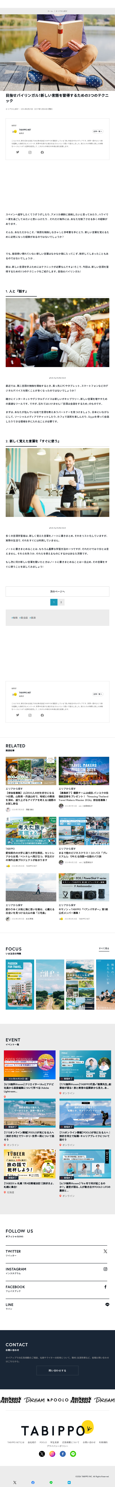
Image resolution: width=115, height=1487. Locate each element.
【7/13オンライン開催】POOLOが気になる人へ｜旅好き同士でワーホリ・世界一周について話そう (29, 1136)
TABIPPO (10, 848)
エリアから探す (14, 788)
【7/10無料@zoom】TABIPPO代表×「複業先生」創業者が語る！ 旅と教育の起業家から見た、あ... (85, 1086)
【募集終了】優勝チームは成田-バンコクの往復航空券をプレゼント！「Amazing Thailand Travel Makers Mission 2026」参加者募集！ (84, 796)
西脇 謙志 (30, 809)
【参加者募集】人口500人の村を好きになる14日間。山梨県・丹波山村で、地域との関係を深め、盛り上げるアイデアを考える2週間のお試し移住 (31, 798)
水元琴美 (29, 919)
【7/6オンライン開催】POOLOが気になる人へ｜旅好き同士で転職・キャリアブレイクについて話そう (85, 1136)
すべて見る (104, 948)
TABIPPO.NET (25, 130)
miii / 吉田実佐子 (86, 806)
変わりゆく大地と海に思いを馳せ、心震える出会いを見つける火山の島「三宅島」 (30, 911)
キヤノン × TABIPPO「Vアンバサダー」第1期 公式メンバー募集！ (83, 911)
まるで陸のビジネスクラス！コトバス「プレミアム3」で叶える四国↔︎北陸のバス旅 (83, 854)
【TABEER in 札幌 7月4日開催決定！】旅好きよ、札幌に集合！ (29, 1185)
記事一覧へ (98, 131)
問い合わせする (57, 1370)
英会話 (24, 617)
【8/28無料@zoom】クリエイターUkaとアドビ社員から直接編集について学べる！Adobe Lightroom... (29, 1088)
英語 (33, 617)
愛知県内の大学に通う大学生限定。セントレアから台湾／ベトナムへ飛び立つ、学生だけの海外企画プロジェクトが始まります (30, 856)
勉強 (15, 617)
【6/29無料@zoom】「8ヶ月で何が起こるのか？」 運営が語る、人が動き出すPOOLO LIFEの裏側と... (85, 1187)
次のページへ (57, 591)
